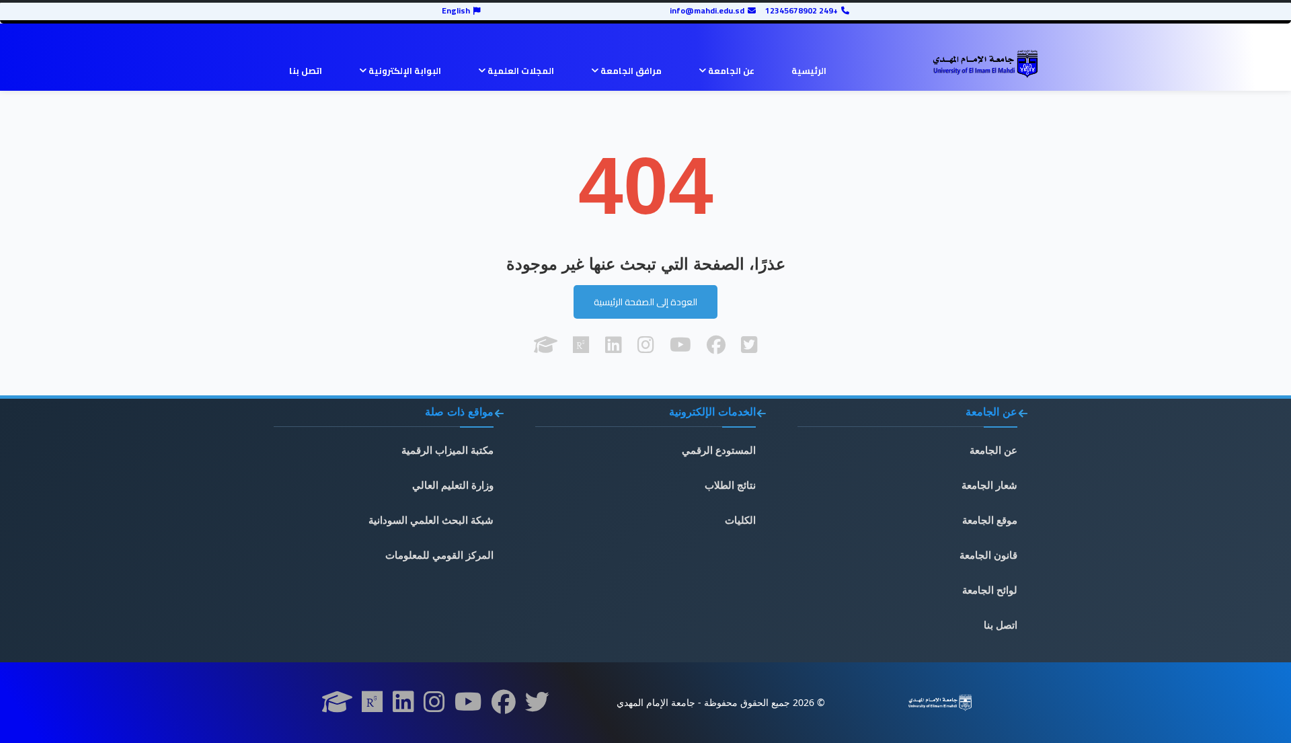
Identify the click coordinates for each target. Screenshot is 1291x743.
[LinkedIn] (403, 706)
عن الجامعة (730, 71)
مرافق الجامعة (630, 71)
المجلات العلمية (519, 71)
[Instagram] (434, 706)
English (456, 10)
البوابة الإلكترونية (403, 71)
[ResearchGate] (372, 706)
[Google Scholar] (337, 706)
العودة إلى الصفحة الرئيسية (645, 302)
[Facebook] (504, 706)
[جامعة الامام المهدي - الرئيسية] (985, 64)
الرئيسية (808, 71)
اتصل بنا (305, 71)
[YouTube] (468, 706)
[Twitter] (537, 706)
